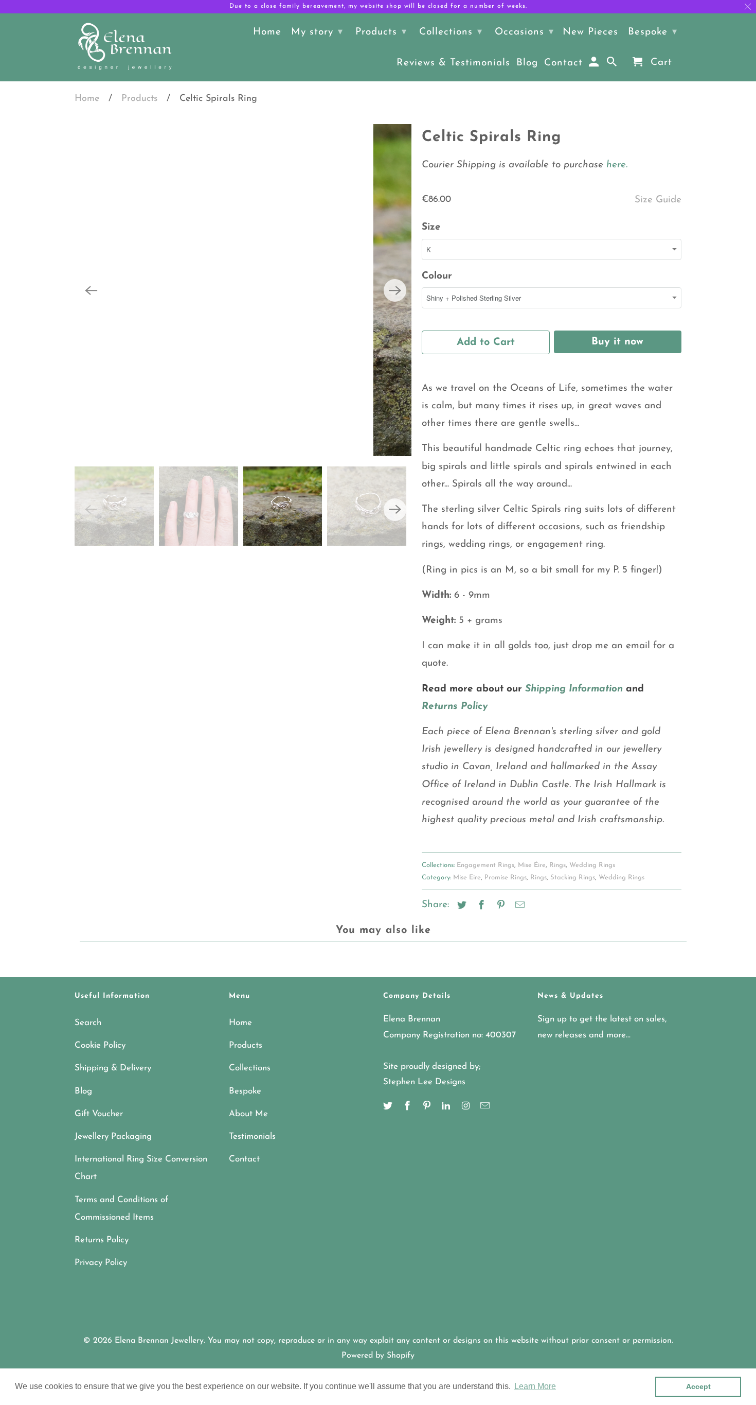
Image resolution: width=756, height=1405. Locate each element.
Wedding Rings (592, 865)
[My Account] (595, 64)
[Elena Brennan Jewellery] (125, 47)
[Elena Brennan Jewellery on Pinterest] (428, 1107)
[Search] (613, 64)
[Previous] (91, 290)
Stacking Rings (572, 877)
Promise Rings (505, 877)
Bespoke (245, 1091)
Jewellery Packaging (113, 1136)
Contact (244, 1159)
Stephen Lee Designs (424, 1082)
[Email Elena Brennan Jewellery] (486, 1107)
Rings (557, 865)
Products (139, 98)
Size (431, 227)
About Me (248, 1113)
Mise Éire (532, 865)
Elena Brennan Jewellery (159, 1341)
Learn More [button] (535, 1386)
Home (87, 98)
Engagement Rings (485, 865)
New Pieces (590, 32)
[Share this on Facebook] (480, 906)
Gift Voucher (99, 1113)
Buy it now (617, 342)
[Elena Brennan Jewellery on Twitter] (388, 1107)
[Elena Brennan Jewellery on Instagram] (466, 1107)
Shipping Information (574, 689)
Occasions (524, 32)
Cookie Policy (100, 1045)
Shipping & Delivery (113, 1068)
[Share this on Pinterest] (499, 906)
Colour (437, 276)
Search (88, 1022)
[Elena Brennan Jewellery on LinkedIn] (447, 1107)
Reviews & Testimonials (453, 63)
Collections (250, 1068)
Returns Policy (102, 1240)
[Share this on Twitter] (460, 906)
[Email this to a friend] (518, 906)
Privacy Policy (101, 1262)
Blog (83, 1091)
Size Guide (658, 200)
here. (615, 165)
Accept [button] (698, 1386)
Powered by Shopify (378, 1355)
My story (317, 32)
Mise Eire (467, 877)
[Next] (395, 290)
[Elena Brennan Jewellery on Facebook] (408, 1107)
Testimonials (252, 1136)
